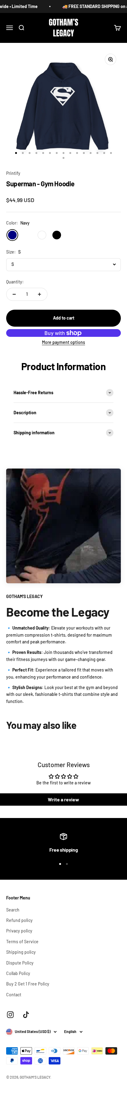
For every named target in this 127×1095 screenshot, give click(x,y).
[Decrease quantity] (14, 294)
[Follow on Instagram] (10, 1014)
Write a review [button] (63, 799)
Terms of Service (22, 941)
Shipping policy (21, 952)
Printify (13, 173)
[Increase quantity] (39, 294)
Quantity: (15, 281)
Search (12, 909)
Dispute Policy (20, 962)
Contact (13, 994)
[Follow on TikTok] (26, 1014)
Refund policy (19, 920)
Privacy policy (19, 930)
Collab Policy (18, 973)
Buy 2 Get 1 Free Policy (27, 983)
